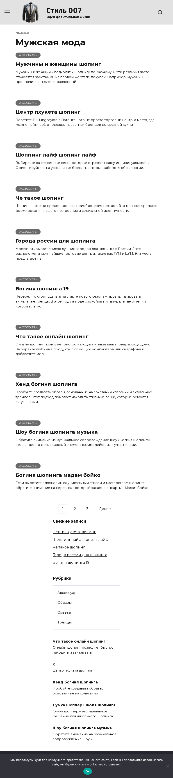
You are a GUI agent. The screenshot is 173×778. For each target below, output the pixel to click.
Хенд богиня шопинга (46, 384)
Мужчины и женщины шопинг (58, 64)
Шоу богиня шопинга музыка (57, 432)
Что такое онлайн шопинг (52, 336)
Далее (105, 509)
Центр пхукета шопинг (48, 112)
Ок (88, 771)
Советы (64, 612)
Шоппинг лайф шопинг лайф (56, 155)
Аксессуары (68, 592)
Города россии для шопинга (55, 241)
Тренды (64, 622)
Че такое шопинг (40, 198)
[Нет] (167, 766)
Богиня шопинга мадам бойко (58, 475)
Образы (64, 602)
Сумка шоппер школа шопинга (84, 705)
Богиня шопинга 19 (42, 288)
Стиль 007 (64, 10)
